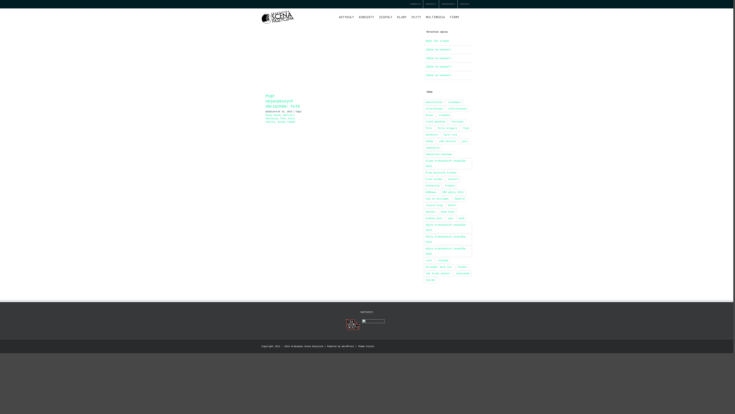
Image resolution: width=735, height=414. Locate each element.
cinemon (444, 115)
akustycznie (434, 102)
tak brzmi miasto (438, 273)
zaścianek (463, 273)
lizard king (434, 205)
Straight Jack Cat (439, 267)
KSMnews (431, 192)
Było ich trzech (437, 41)
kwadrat (459, 198)
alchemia (454, 102)
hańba (429, 141)
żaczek (430, 280)
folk (283, 118)
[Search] (465, 17)
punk (462, 218)
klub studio (434, 179)
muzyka (430, 211)
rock (429, 260)
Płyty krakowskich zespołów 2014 (446, 239)
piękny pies (434, 218)
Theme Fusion (366, 346)
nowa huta (447, 211)
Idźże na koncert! (439, 49)
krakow (449, 185)
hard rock (450, 134)
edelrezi (288, 115)
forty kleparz (447, 128)
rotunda (443, 260)
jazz (465, 141)
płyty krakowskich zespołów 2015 (446, 251)
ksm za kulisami (437, 198)
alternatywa (434, 108)
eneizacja (271, 118)
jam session (447, 141)
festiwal (457, 121)
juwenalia (432, 147)
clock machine (436, 121)
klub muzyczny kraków (441, 172)
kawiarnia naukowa (439, 154)
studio (462, 267)
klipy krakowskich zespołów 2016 (446, 163)
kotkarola (432, 185)
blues (429, 115)
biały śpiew (272, 115)
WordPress (348, 346)
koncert (453, 179)
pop (450, 218)
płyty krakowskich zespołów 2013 (446, 227)
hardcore (432, 134)
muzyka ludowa (286, 122)
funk (466, 128)
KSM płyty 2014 (453, 192)
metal (452, 205)
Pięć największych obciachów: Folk (282, 101)
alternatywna (457, 108)
